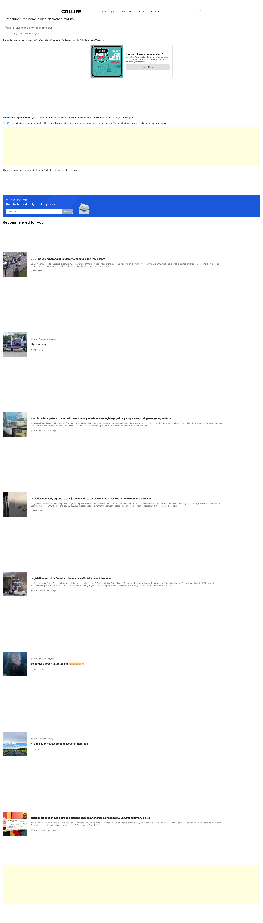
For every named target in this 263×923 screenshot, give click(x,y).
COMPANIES (140, 11)
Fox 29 (6, 123)
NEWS (104, 11)
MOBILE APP (125, 11)
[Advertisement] (85, 146)
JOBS (113, 11)
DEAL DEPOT (156, 11)
